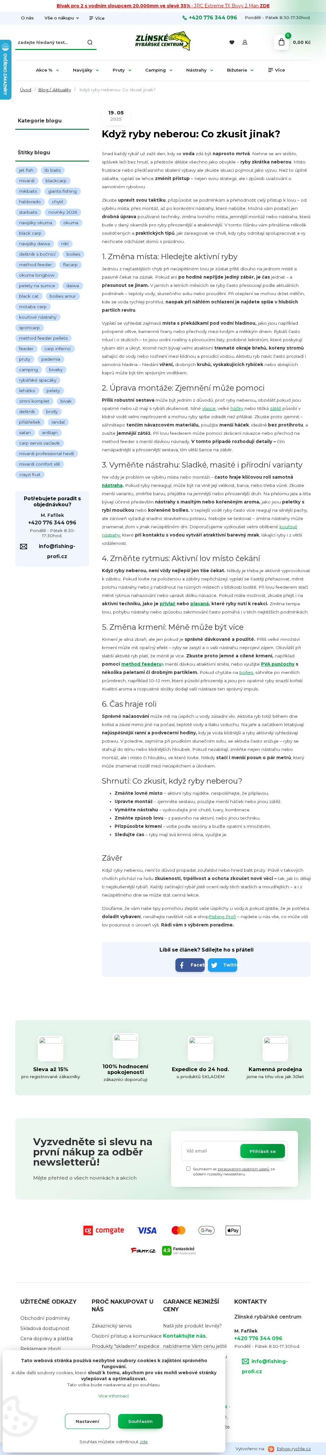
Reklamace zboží (40, 1349)
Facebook (198, 964)
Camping (155, 70)
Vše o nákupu (59, 17)
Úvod (25, 89)
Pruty (119, 70)
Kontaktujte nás (184, 1336)
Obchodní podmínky (45, 1318)
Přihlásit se (263, 1151)
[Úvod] (163, 42)
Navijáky (82, 70)
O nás (27, 17)
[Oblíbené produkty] (232, 42)
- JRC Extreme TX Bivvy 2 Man (163, 6)
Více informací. (114, 1395)
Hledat (90, 42)
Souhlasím (140, 1421)
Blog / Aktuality (54, 89)
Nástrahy (196, 70)
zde (144, 1441)
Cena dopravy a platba (46, 1338)
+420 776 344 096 (213, 18)
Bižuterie (237, 70)
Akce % (44, 70)
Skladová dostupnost (44, 1328)
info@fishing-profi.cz (57, 551)
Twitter (230, 964)
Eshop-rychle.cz (294, 1448)
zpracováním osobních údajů (243, 1169)
